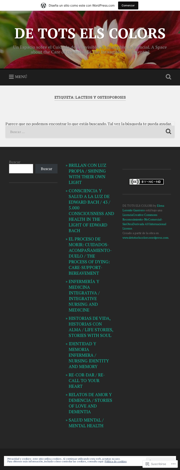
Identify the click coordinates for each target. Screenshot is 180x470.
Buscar (14, 161)
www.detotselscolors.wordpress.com (145, 238)
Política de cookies (116, 461)
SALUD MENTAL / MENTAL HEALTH (86, 423)
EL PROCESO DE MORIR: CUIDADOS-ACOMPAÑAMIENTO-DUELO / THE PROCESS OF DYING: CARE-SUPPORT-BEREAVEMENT (90, 256)
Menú (21, 76)
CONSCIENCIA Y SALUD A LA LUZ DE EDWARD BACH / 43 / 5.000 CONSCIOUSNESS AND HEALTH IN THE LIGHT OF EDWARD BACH (91, 210)
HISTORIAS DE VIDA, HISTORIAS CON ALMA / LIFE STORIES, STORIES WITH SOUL (91, 326)
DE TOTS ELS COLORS (90, 33)
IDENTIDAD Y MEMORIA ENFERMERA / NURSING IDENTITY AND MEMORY (89, 355)
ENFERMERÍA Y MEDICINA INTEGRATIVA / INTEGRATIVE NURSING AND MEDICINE (84, 295)
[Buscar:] (90, 132)
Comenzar (128, 5)
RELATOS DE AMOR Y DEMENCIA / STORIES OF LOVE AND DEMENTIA (90, 403)
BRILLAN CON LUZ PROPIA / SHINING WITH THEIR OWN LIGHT (87, 173)
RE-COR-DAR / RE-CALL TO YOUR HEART (87, 380)
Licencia (127, 215)
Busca (167, 76)
